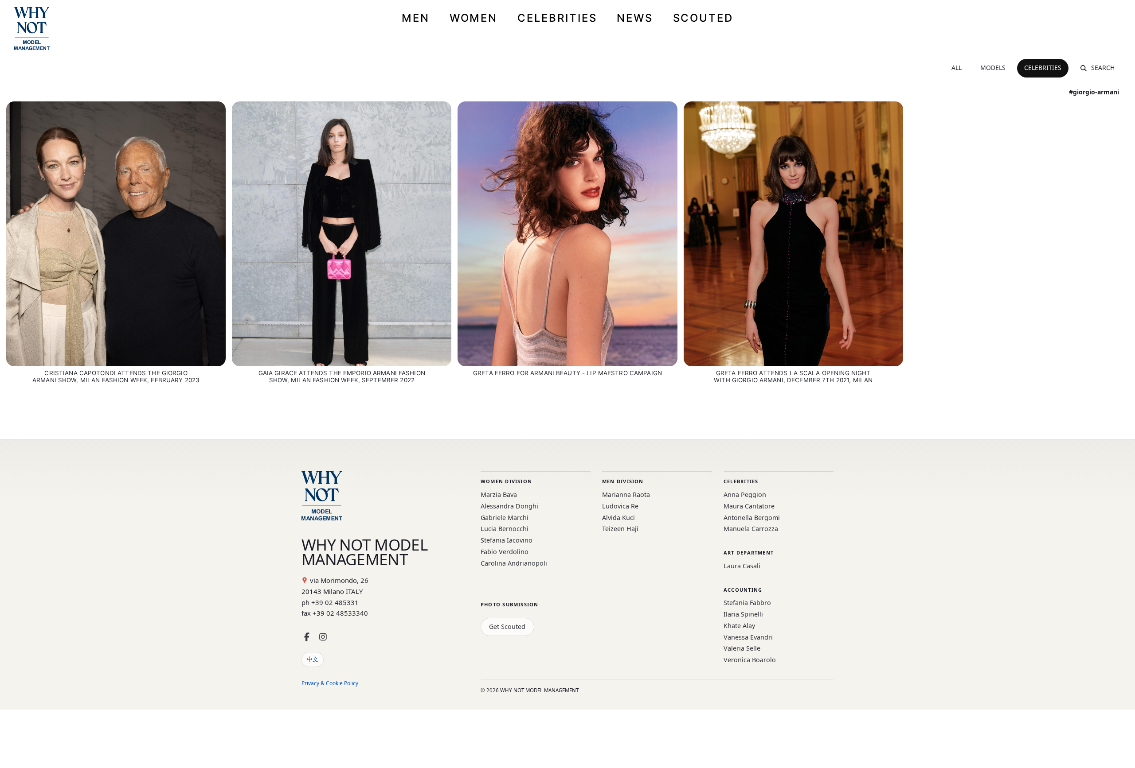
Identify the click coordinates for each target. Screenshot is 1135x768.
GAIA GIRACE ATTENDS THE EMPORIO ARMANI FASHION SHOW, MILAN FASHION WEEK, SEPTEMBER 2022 (341, 376)
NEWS (635, 18)
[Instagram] (322, 637)
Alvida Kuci (618, 517)
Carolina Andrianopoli (514, 563)
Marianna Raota (626, 494)
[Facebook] (306, 637)
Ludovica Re (620, 506)
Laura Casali (742, 566)
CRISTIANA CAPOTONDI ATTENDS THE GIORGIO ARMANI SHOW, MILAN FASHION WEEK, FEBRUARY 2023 (116, 376)
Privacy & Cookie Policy (329, 683)
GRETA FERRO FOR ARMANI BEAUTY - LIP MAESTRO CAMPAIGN (567, 372)
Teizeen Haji (620, 528)
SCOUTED (703, 18)
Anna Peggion (745, 494)
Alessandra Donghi (509, 506)
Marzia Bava (499, 494)
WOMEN (473, 18)
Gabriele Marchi (504, 517)
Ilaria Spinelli (743, 614)
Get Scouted (507, 626)
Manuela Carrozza (751, 528)
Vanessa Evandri (748, 637)
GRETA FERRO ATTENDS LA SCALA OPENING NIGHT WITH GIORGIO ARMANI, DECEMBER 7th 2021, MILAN (793, 376)
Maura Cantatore (749, 506)
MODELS (993, 67)
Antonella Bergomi (752, 517)
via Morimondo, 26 (339, 580)
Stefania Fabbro (747, 602)
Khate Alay (739, 625)
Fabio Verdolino (504, 551)
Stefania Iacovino (506, 540)
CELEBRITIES (557, 18)
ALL (956, 67)
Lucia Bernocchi (504, 528)
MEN (416, 18)
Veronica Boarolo (750, 660)
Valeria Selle (742, 648)
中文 (312, 659)
